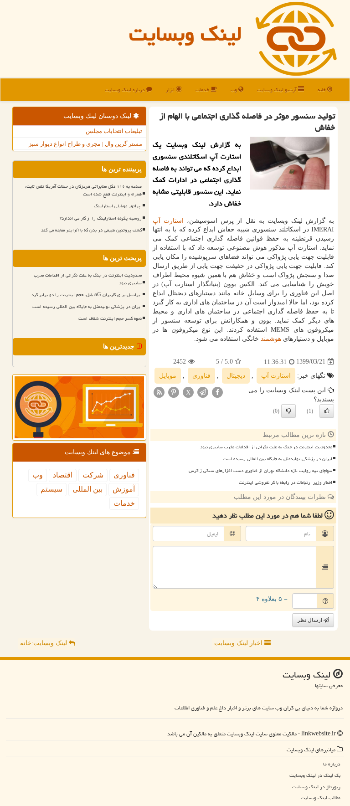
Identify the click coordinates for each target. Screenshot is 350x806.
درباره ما (331, 764)
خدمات (203, 89)
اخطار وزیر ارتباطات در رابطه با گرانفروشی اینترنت (285, 482)
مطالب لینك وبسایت (320, 797)
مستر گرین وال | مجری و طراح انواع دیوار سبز (85, 143)
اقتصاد (62, 475)
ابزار (171, 89)
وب (234, 89)
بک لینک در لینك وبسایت (314, 775)
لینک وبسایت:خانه (44, 643)
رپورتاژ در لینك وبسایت (316, 786)
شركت (92, 475)
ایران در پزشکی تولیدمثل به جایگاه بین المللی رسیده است (277, 458)
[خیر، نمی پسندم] (288, 411)
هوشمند (271, 338)
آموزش (124, 489)
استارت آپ (168, 220)
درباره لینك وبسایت (125, 89)
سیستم (51, 489)
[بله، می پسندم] (326, 411)
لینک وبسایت (185, 33)
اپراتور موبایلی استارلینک (118, 205)
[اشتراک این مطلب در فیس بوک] (217, 391)
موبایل (167, 375)
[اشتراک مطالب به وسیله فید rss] (159, 391)
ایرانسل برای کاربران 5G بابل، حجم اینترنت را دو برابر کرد (86, 294)
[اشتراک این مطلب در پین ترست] (173, 391)
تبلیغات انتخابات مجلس (114, 131)
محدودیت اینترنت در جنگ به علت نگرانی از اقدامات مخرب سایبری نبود (266, 447)
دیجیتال (235, 375)
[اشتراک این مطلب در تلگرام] (202, 391)
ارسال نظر (310, 620)
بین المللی (87, 489)
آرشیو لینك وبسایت (277, 89)
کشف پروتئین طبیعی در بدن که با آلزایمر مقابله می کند (91, 230)
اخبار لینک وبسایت (239, 643)
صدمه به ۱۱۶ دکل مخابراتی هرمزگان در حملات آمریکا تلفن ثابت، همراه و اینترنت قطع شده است (83, 190)
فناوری (201, 375)
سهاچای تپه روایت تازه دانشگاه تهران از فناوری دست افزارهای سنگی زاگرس (260, 470)
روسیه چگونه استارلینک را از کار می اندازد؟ (101, 218)
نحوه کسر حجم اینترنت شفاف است (110, 318)
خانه (322, 89)
